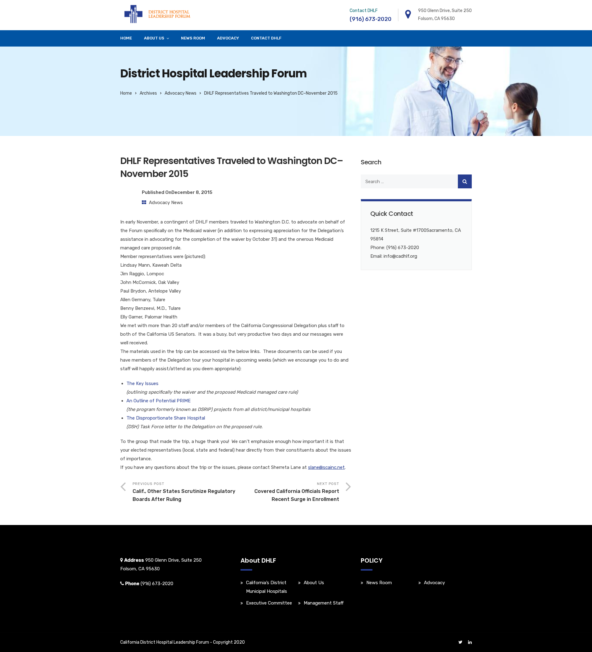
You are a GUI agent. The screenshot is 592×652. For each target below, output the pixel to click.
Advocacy (228, 38)
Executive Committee (269, 603)
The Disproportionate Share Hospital (165, 418)
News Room (193, 38)
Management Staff (323, 603)
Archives (148, 93)
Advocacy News (180, 93)
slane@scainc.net (326, 467)
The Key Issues (142, 383)
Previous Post (184, 492)
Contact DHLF (266, 38)
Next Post (296, 492)
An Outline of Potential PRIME (158, 401)
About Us (154, 38)
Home (126, 38)
